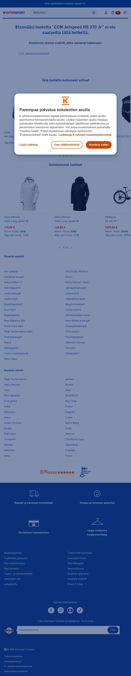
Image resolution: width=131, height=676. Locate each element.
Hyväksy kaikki (98, 144)
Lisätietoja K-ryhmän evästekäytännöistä (84, 134)
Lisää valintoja (28, 144)
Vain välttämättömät (66, 144)
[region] (65, 124)
